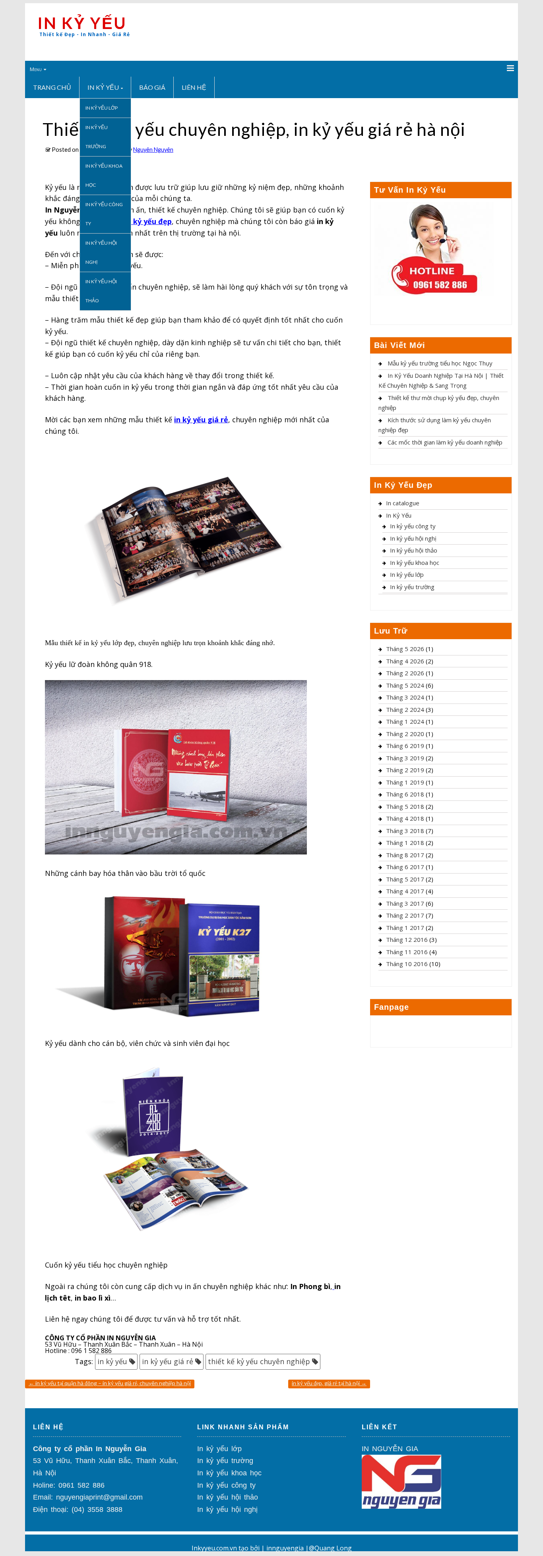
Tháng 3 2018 (405, 831)
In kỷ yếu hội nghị (101, 252)
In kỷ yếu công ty (104, 213)
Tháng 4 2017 (405, 891)
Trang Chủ (52, 87)
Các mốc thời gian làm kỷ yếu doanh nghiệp (445, 442)
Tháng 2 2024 (405, 709)
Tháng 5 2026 (405, 649)
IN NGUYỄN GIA (390, 1449)
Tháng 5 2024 (405, 685)
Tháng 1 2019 (405, 782)
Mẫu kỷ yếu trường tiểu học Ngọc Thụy (440, 363)
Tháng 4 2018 (405, 818)
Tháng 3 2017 (405, 903)
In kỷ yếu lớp (101, 108)
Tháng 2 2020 (405, 734)
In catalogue (402, 503)
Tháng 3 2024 (405, 697)
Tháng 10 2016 (407, 964)
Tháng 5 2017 (405, 879)
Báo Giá (152, 87)
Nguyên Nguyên (153, 149)
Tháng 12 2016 (407, 939)
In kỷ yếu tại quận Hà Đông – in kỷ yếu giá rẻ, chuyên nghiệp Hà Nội (110, 1383)
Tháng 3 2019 (405, 758)
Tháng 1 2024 (405, 721)
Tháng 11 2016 (407, 952)
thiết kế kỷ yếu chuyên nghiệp (259, 1361)
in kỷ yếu (112, 1361)
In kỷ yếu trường (96, 136)
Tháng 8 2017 (405, 855)
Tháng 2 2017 (405, 915)
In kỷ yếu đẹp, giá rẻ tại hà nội (329, 1383)
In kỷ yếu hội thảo (101, 290)
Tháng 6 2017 (405, 867)
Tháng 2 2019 (405, 770)
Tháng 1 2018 (405, 843)
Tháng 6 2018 (405, 794)
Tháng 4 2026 (405, 661)
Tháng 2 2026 (405, 673)
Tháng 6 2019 (405, 746)
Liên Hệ (194, 87)
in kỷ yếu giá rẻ (167, 1361)
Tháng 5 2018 (405, 806)
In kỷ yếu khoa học (103, 175)
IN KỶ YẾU (82, 23)
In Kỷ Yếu (103, 87)
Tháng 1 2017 (405, 928)
